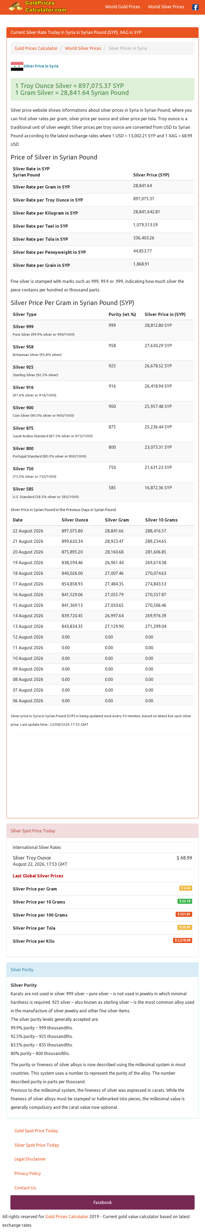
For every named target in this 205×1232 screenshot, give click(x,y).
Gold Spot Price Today (36, 1130)
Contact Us (25, 1187)
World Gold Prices (122, 6)
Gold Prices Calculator (66, 1216)
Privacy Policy (27, 1173)
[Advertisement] (102, 776)
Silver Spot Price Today (36, 1145)
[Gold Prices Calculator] (37, 6)
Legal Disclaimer (30, 1159)
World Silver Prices (166, 6)
